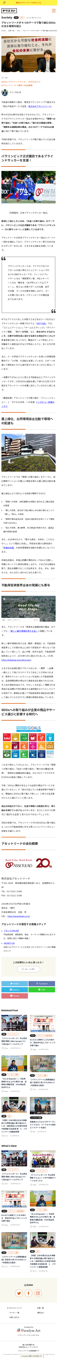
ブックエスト (33, 1347)
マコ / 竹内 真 (15, 92)
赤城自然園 (8, 547)
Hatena (16, 990)
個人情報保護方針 (28, 1345)
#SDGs (4, 82)
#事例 (19, 85)
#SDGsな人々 (34, 82)
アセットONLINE (11, 930)
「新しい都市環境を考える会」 (24, 631)
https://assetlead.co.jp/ (18, 916)
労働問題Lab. (23, 1347)
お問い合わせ (14, 1317)
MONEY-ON (9, 943)
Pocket (16, 996)
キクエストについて (14, 1308)
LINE (43, 990)
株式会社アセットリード (39, 106)
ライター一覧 (14, 1313)
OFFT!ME (41, 323)
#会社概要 (28, 85)
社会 (18, 30)
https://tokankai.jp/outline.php (16, 660)
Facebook (43, 984)
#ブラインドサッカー (18, 82)
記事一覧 (11, 30)
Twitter (16, 984)
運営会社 (40, 1313)
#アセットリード (8, 85)
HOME (3, 30)
